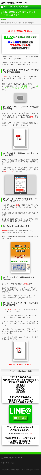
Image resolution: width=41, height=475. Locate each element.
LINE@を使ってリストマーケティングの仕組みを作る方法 (20, 87)
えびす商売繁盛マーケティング (14, 3)
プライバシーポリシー (9, 463)
